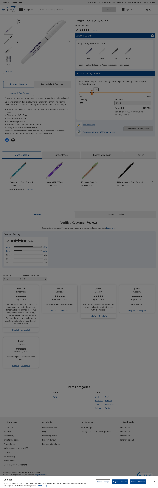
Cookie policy (42, 486)
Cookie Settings (103, 482)
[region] (79, 482)
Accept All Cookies (138, 482)
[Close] (154, 481)
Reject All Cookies (120, 482)
